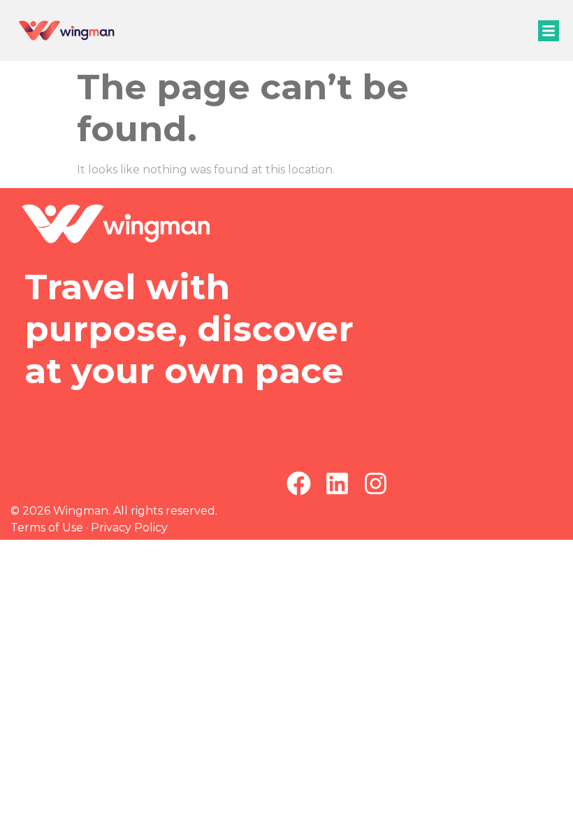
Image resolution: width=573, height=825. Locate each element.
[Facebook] (298, 483)
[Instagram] (375, 483)
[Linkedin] (337, 483)
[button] (548, 30)
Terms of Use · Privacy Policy (89, 527)
